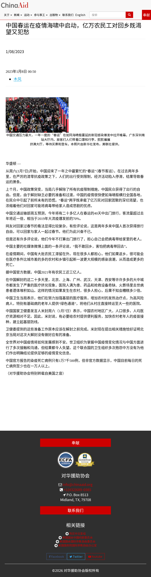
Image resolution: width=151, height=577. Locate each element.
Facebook (57, 556)
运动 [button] (27, 15)
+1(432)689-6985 (77, 489)
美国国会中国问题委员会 (77, 537)
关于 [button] (7, 15)
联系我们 (67, 15)
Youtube (96, 556)
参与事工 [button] (40, 15)
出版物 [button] (54, 15)
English (80, 15)
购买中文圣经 (77, 533)
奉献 (146, 14)
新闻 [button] (17, 15)
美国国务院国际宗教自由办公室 (77, 545)
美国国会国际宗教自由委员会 (77, 541)
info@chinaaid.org (77, 484)
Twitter (77, 556)
